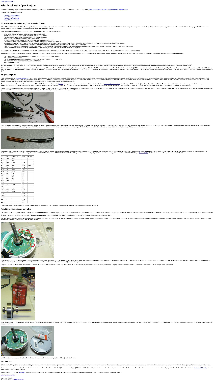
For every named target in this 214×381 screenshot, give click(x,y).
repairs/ (7, 1)
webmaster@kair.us (18, 379)
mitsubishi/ (12, 1)
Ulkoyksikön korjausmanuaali (12, 15)
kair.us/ (2, 1)
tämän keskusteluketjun (22, 78)
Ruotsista (61, 84)
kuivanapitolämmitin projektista (112, 84)
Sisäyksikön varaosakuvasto (11, 20)
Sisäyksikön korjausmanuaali (11, 16)
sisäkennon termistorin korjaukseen (98, 9)
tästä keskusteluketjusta (200, 368)
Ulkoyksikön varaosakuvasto (11, 18)
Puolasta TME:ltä (143, 153)
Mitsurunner (22, 372)
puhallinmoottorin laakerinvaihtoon (118, 9)
